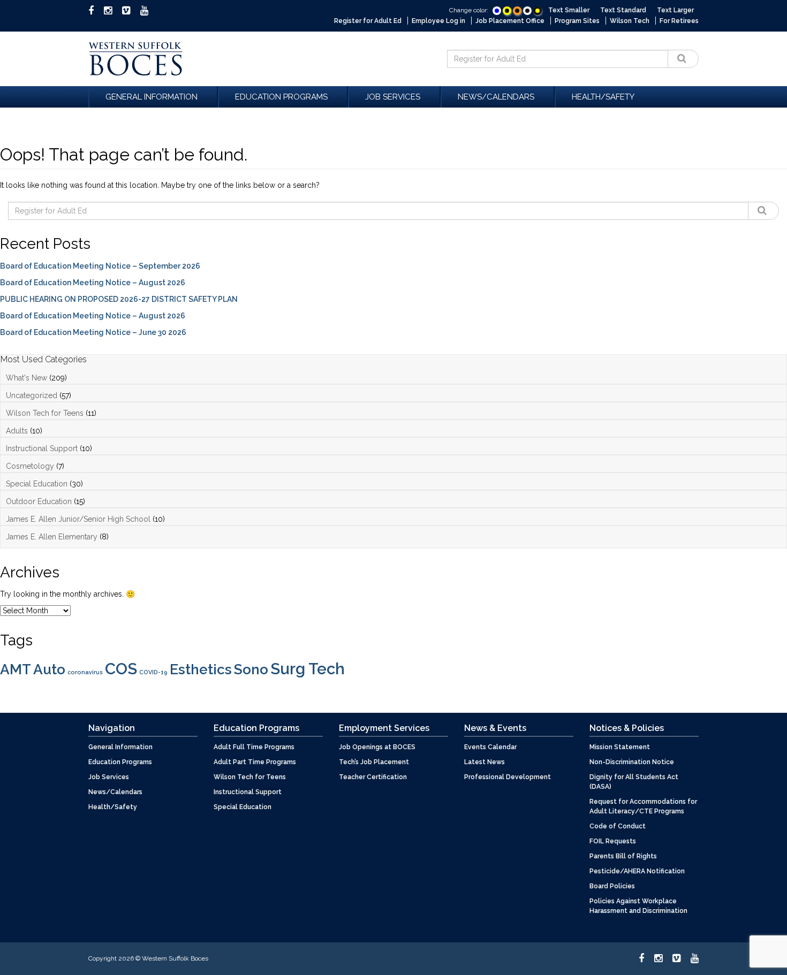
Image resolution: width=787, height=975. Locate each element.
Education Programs (281, 97)
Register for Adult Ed (368, 21)
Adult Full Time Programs (254, 747)
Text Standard (623, 10)
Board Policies (612, 886)
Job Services (392, 97)
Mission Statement (619, 747)
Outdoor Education (39, 501)
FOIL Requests (612, 841)
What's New (26, 378)
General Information (151, 97)
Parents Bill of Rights (623, 856)
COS (121, 668)
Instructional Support (42, 448)
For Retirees (679, 21)
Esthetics (201, 669)
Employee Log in (438, 21)
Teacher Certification (373, 777)
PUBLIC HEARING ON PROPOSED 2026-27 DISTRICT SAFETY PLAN (119, 299)
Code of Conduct (617, 826)
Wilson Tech (629, 21)
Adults (17, 430)
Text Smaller (568, 10)
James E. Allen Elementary (51, 536)
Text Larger (675, 10)
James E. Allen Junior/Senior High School (78, 519)
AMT (15, 669)
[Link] (497, 10)
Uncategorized (31, 395)
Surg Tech (307, 668)
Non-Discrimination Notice (631, 762)
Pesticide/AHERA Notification (637, 871)
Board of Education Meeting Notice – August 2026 (92, 282)
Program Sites (577, 21)
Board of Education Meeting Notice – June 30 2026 (93, 332)
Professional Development (507, 777)
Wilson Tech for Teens (45, 413)
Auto (49, 669)
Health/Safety (603, 97)
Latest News (484, 762)
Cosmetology (30, 466)
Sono (251, 669)
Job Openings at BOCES (377, 747)
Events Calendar (490, 747)
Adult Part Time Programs (255, 762)
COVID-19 (153, 672)
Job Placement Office (509, 21)
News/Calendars (496, 97)
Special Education (36, 483)
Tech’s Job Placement (374, 762)
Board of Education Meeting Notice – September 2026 (100, 266)
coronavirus (85, 672)
